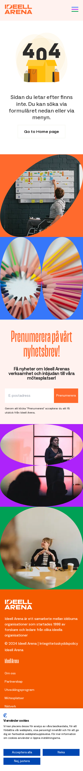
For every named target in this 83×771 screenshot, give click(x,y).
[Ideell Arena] (18, 9)
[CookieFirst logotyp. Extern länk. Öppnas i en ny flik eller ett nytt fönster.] (5, 715)
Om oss (10, 673)
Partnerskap (14, 681)
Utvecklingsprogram (19, 690)
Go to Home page (41, 131)
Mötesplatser (14, 698)
